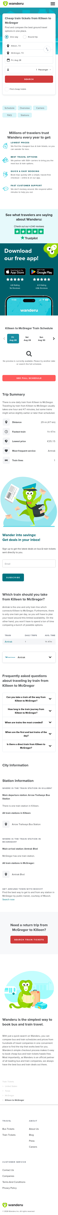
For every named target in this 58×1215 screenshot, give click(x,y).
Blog (31, 1134)
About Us (34, 1128)
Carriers (40, 108)
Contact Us (8, 1170)
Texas (7, 1091)
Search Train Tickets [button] (29, 939)
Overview (25, 108)
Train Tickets (8, 1081)
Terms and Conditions (13, 1182)
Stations (25, 115)
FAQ (9, 115)
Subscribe (13, 577)
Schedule (9, 108)
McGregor (9, 1095)
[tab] (14, 38)
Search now (8, 899)
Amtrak (8, 641)
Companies (8, 1176)
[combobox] (29, 45)
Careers (33, 1146)
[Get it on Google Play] (42, 271)
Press (32, 1140)
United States (11, 1086)
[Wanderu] (13, 3)
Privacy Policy (9, 1188)
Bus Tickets (8, 1128)
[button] (53, 3)
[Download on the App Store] (15, 271)
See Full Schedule (29, 378)
